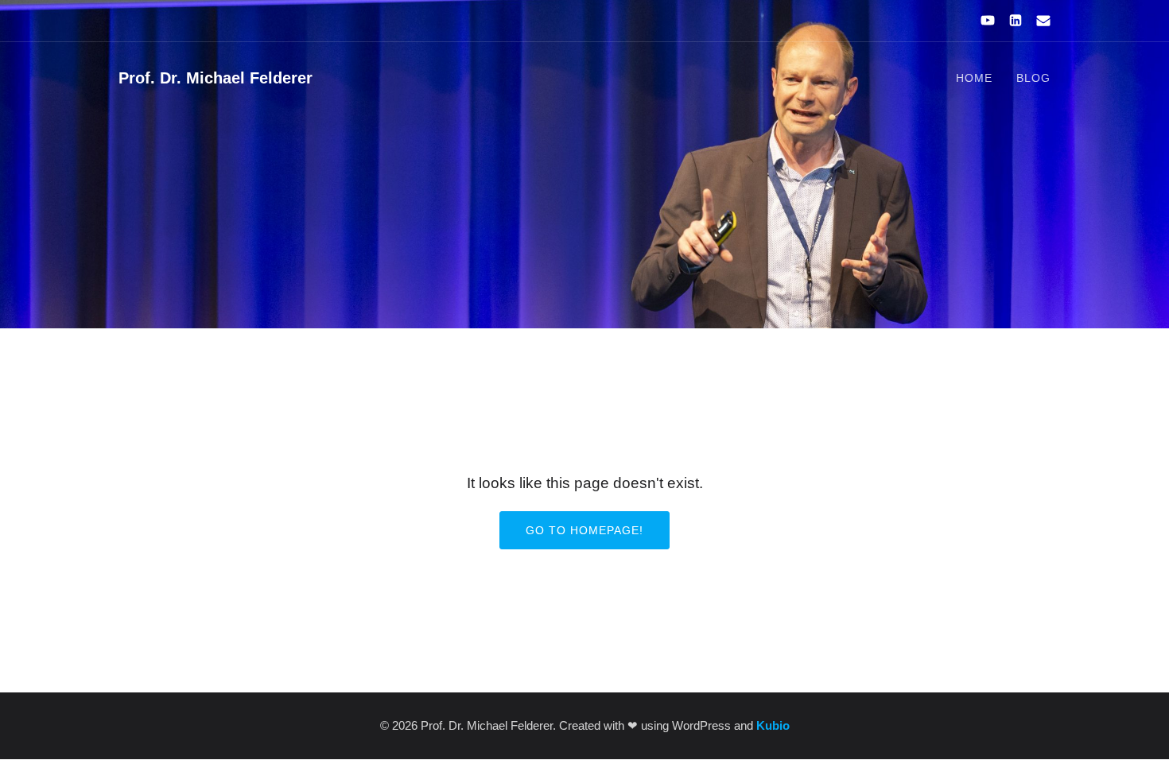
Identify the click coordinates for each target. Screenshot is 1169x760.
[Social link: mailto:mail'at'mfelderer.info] (1037, 20)
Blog (1033, 78)
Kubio (773, 725)
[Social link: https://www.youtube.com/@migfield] (981, 20)
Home (974, 78)
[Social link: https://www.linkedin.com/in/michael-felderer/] (1009, 20)
